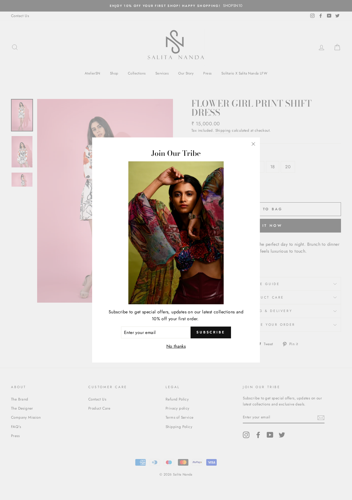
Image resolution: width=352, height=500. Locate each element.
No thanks (176, 346)
